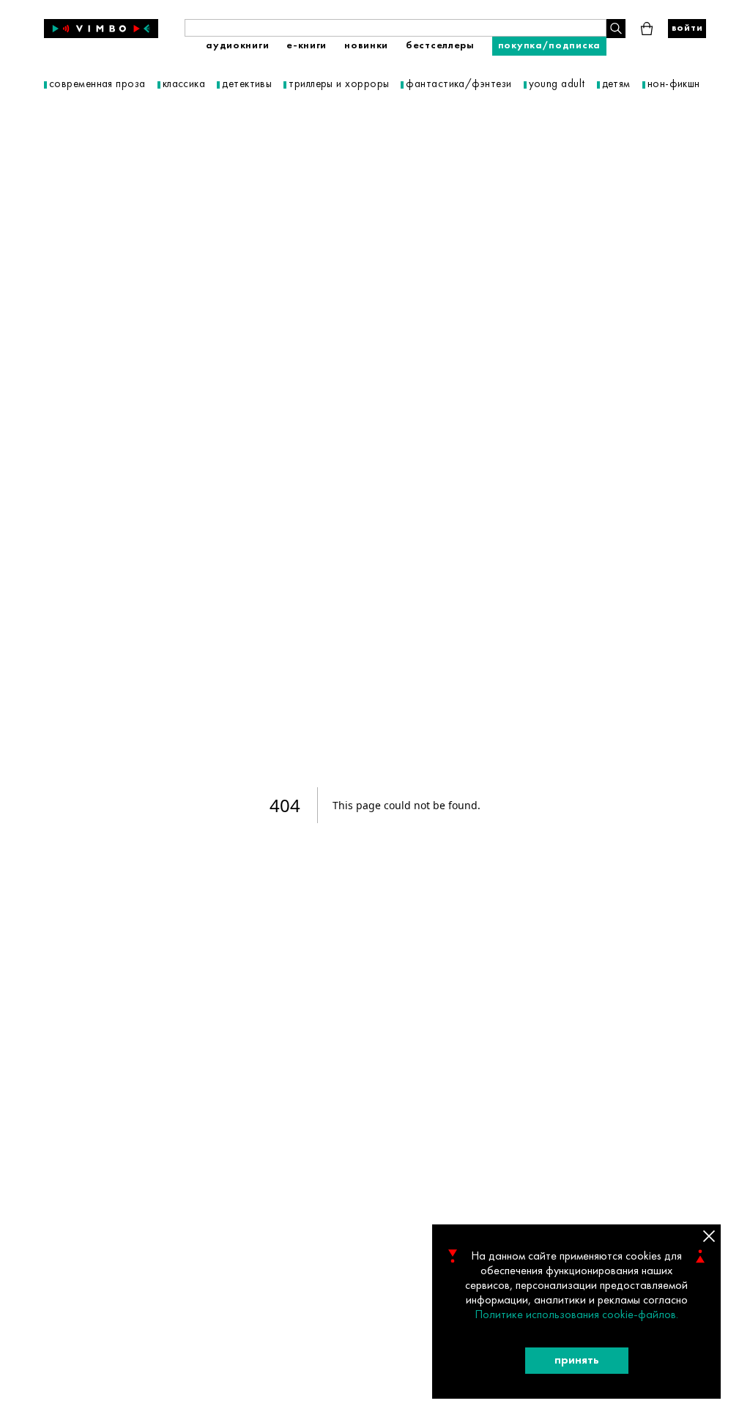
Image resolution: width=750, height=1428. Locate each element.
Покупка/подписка (549, 46)
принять (576, 1360)
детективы (247, 84)
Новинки (366, 46)
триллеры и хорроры (339, 84)
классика (184, 84)
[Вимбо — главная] (101, 28)
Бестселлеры (440, 46)
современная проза (97, 84)
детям (616, 84)
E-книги (306, 46)
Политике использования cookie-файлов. (576, 1315)
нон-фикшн (673, 84)
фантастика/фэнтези (458, 84)
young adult (557, 84)
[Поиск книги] (615, 28)
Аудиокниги (237, 46)
